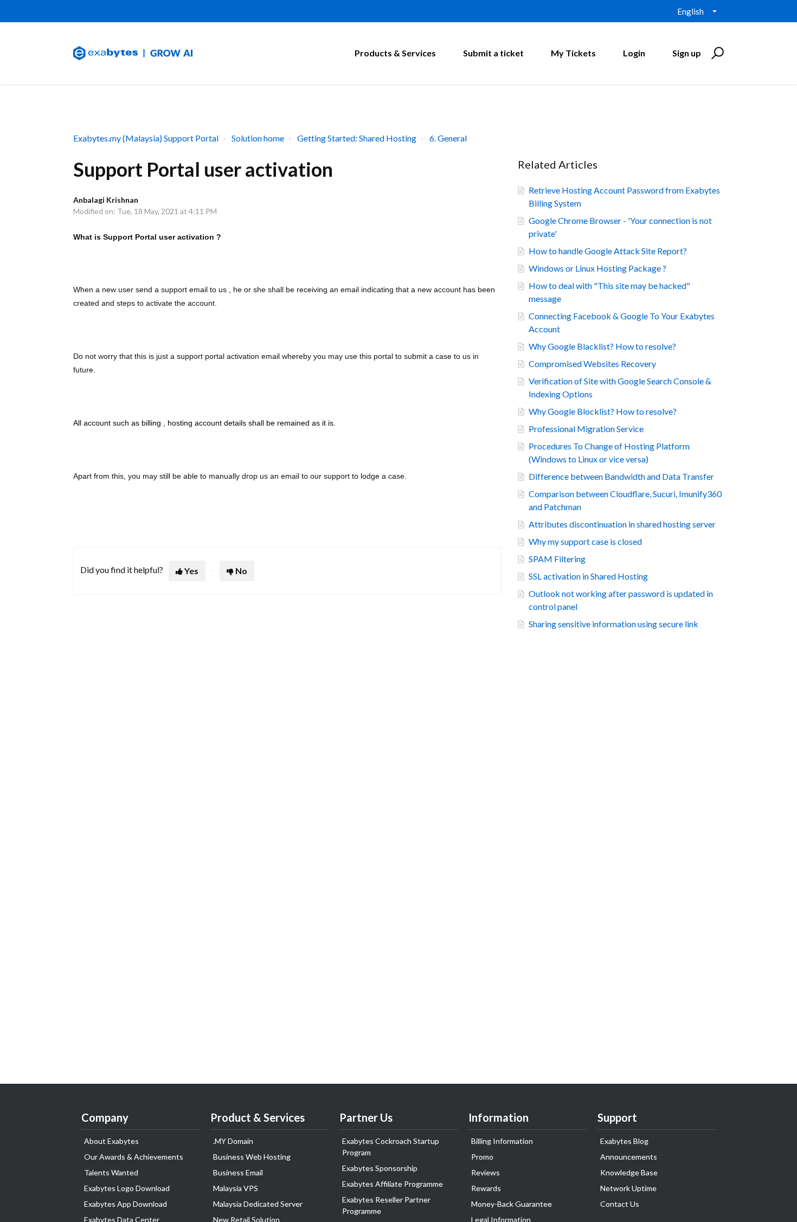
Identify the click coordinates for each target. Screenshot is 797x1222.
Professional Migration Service (586, 428)
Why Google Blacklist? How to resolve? (602, 346)
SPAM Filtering (557, 559)
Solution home (258, 138)
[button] (716, 53)
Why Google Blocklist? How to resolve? (603, 411)
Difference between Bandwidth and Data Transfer (621, 476)
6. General (448, 138)
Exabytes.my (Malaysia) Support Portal (145, 138)
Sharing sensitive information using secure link (613, 624)
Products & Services (395, 53)
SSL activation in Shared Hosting (588, 576)
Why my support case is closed (585, 541)
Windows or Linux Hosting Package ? (597, 268)
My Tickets (573, 53)
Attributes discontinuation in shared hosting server (622, 524)
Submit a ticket (493, 53)
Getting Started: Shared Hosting (356, 138)
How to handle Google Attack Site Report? (608, 251)
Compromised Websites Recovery (592, 363)
